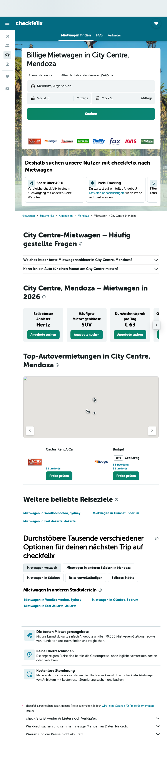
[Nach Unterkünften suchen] (7, 45)
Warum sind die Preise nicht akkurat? (54, 734)
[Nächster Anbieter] (152, 430)
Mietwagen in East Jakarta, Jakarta (49, 521)
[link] (43, 334)
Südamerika (47, 215)
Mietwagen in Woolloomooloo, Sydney (51, 513)
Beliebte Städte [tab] (123, 577)
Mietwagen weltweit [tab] (42, 567)
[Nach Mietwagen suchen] (7, 55)
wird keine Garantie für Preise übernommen (128, 705)
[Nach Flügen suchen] (7, 36)
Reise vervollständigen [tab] (85, 577)
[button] (7, 23)
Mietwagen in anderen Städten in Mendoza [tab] (99, 567)
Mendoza (83, 215)
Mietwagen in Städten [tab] (43, 577)
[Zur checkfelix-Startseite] (29, 23)
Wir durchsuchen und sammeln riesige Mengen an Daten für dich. (77, 726)
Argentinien (66, 215)
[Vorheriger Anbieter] (30, 430)
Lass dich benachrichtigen (106, 193)
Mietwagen (28, 215)
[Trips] (7, 76)
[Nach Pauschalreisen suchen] (7, 64)
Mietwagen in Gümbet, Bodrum (116, 513)
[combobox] (40, 75)
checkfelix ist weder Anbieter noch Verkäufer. (61, 718)
